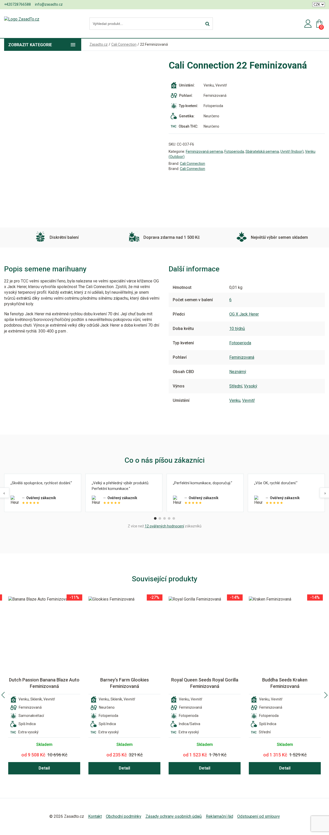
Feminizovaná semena (204, 151)
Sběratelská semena (262, 151)
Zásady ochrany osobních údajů (173, 816)
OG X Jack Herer (244, 314)
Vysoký (250, 386)
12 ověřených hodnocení (164, 526)
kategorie (30, 44)
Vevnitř (248, 400)
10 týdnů (237, 328)
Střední (235, 386)
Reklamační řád (219, 816)
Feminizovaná (241, 357)
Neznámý (237, 371)
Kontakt (95, 816)
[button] (3, 695)
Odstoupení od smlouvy (258, 816)
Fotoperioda (234, 151)
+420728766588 (17, 4)
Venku (234, 400)
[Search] (207, 24)
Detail (44, 768)
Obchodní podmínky (123, 816)
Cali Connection (192, 164)
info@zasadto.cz (49, 4)
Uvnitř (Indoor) (292, 151)
